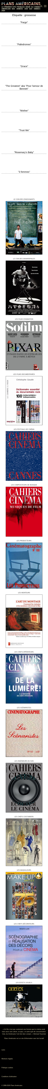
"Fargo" (24, 22)
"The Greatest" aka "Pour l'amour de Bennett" (24, 87)
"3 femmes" (24, 172)
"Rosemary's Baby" (24, 152)
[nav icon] (45, 6)
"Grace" (24, 66)
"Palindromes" (24, 44)
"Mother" (24, 110)
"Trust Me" (24, 130)
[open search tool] (41, 6)
